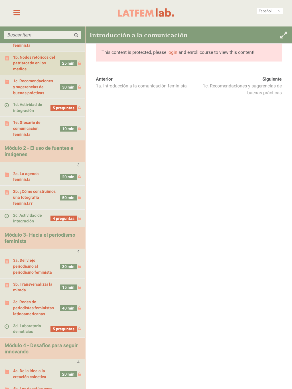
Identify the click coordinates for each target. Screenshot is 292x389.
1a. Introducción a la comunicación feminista (141, 86)
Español (265, 11)
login (172, 52)
